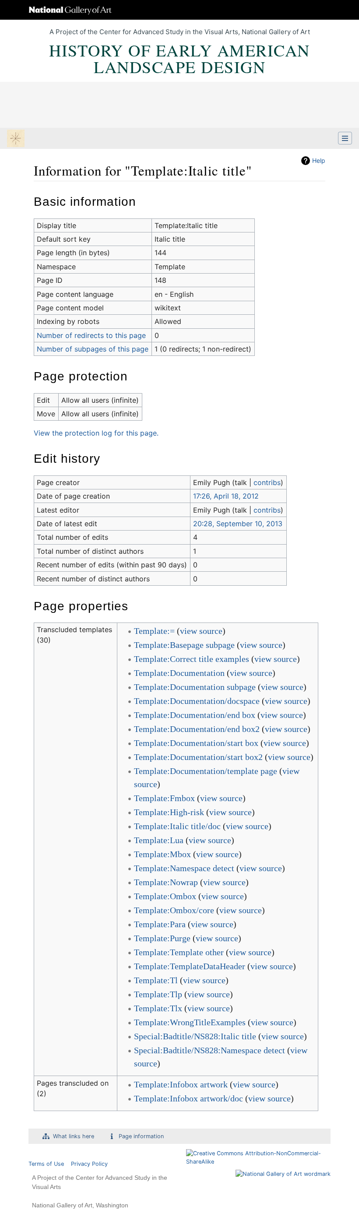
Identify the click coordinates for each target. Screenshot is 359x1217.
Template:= (154, 631)
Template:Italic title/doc (177, 826)
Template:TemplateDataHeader (189, 966)
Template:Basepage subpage (184, 645)
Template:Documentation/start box (196, 743)
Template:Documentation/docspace (197, 701)
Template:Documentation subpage (195, 687)
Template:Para (160, 924)
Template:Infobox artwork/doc (188, 1098)
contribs (267, 482)
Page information (141, 1136)
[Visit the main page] (16, 139)
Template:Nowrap (166, 882)
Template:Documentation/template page (205, 771)
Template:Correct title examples (191, 659)
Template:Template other (179, 952)
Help (318, 160)
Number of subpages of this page (92, 349)
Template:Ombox (165, 896)
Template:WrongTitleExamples (190, 1022)
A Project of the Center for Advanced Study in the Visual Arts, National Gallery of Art (179, 32)
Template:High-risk (169, 812)
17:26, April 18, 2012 (226, 496)
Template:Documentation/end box (194, 715)
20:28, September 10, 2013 (237, 523)
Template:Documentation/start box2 (198, 757)
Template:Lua (158, 840)
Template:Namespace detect (184, 868)
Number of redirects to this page (91, 335)
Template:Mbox (162, 854)
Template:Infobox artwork (181, 1084)
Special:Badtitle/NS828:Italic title (195, 1036)
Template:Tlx (158, 1008)
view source (201, 631)
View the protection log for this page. (96, 433)
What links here (73, 1136)
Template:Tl (156, 980)
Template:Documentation (179, 673)
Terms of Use (46, 1164)
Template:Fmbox (164, 798)
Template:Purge (162, 938)
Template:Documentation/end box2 (197, 729)
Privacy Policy (89, 1164)
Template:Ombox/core (174, 910)
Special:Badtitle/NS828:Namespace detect (209, 1050)
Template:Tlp (158, 994)
